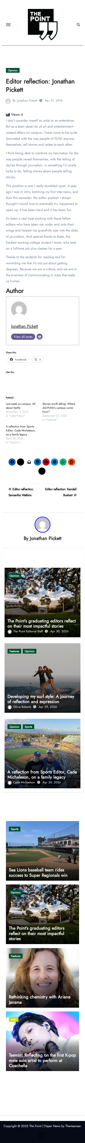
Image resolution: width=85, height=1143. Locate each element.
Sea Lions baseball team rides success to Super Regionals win (38, 872)
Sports (28, 727)
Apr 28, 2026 (52, 782)
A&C (13, 1019)
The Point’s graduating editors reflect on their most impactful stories (42, 623)
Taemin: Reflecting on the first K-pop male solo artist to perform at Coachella (42, 1060)
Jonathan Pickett (27, 100)
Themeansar (73, 1126)
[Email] (39, 337)
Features (14, 651)
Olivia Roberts (22, 707)
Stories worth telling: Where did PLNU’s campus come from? (58, 408)
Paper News (52, 1126)
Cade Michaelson (24, 782)
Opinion (13, 70)
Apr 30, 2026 (59, 631)
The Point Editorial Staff (28, 631)
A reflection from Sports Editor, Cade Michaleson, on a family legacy (21, 430)
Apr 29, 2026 (48, 707)
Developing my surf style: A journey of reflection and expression (41, 699)
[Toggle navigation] (8, 24)
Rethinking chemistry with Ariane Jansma (39, 999)
